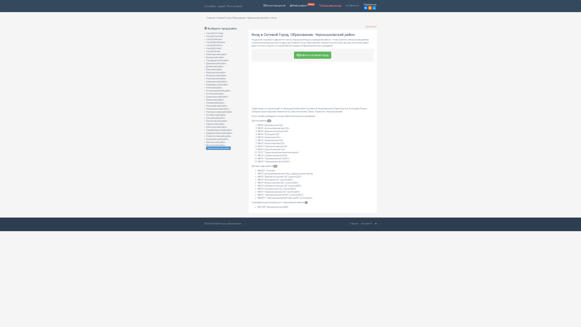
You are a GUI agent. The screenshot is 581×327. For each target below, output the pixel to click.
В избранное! (352, 5)
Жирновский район (216, 72)
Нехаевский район (215, 103)
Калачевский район (216, 78)
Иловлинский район (216, 75)
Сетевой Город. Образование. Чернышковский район (243, 18)
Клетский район (214, 87)
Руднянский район (215, 124)
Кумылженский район (217, 97)
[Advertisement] (313, 86)
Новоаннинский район (217, 109)
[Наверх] (376, 223)
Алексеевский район (216, 54)
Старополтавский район (218, 136)
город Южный (213, 51)
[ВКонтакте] (366, 8)
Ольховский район (215, 118)
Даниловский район (216, 63)
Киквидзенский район (217, 84)
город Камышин (214, 39)
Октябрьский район (216, 115)
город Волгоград (214, 33)
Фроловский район (215, 145)
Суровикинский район (217, 139)
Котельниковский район (218, 90)
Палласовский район (216, 121)
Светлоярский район (216, 127)
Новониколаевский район (219, 112)
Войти (314, 55)
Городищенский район (217, 60)
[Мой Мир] (374, 8)
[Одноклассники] (370, 8)
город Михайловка (215, 42)
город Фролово (214, 48)
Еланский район (214, 69)
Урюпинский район (215, 142)
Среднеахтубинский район (219, 133)
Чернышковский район (218, 148)
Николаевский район (216, 106)
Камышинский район (216, 81)
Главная (211, 18)
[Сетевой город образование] (223, 6)
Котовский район (215, 93)
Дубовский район (215, 66)
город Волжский (214, 36)
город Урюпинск (214, 45)
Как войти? (371, 26)
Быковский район (215, 57)
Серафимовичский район (219, 130)
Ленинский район (214, 100)
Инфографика (303, 5)
